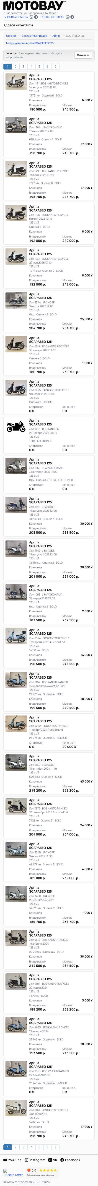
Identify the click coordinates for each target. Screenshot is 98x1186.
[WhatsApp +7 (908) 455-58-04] (31, 17)
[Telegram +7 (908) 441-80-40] (72, 17)
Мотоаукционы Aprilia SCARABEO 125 (30, 43)
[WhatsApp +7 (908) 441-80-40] (68, 17)
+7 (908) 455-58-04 (15, 17)
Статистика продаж (34, 36)
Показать (83, 55)
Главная (11, 36)
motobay (38, 5)
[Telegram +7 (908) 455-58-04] (36, 17)
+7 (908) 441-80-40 (52, 17)
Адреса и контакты (18, 25)
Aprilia (56, 36)
